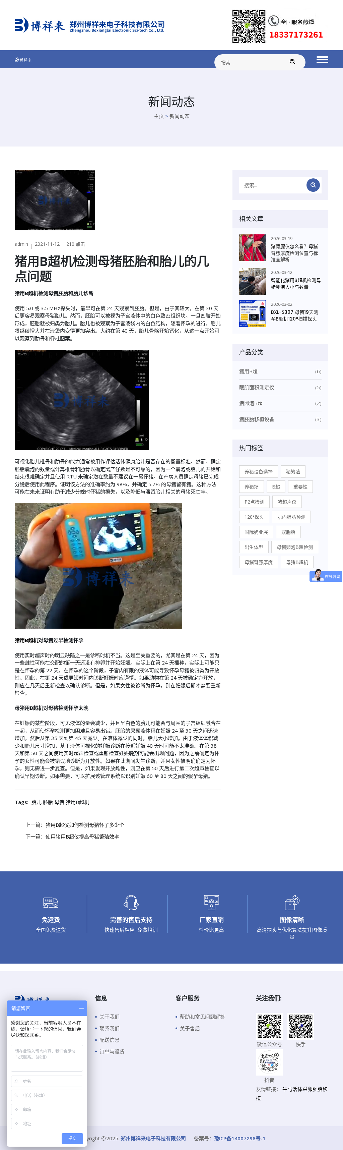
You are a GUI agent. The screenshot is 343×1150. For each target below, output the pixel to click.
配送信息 (109, 1039)
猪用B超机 (26, 640)
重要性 (300, 486)
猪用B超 (280, 371)
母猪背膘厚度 (259, 562)
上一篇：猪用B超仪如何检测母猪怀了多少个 (74, 824)
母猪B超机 (297, 562)
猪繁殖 (293, 471)
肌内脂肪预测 (291, 517)
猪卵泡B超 (280, 403)
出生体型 (254, 547)
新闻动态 (179, 116)
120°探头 (254, 517)
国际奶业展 (256, 532)
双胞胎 (288, 532)
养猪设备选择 (259, 471)
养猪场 (252, 486)
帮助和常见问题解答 (202, 1016)
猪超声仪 (287, 502)
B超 (276, 486)
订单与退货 (112, 1051)
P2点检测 (254, 502)
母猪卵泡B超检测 (295, 547)
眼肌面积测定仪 (280, 387)
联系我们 (109, 1028)
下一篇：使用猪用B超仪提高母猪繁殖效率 (72, 836)
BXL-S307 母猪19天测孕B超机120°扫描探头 (294, 315)
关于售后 (190, 1028)
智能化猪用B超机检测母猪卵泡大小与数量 (296, 283)
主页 (159, 116)
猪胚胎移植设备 (280, 419)
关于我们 (109, 1016)
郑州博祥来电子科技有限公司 (153, 1138)
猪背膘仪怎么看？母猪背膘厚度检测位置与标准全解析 (294, 253)
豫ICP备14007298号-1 (240, 1138)
